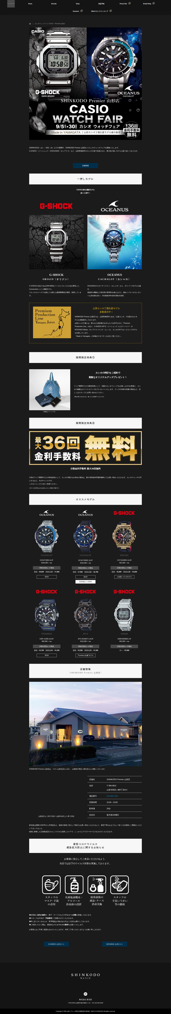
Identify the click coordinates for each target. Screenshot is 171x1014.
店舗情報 (85, 166)
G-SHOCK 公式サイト (56, 944)
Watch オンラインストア (100, 11)
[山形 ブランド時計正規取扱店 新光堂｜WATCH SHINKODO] (11, 4)
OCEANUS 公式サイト (114, 944)
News (30, 4)
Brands (54, 4)
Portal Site (124, 4)
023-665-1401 (112, 796)
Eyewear (77, 11)
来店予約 (101, 4)
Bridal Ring (148, 4)
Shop (77, 4)
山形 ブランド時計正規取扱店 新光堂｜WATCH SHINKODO (85, 1011)
